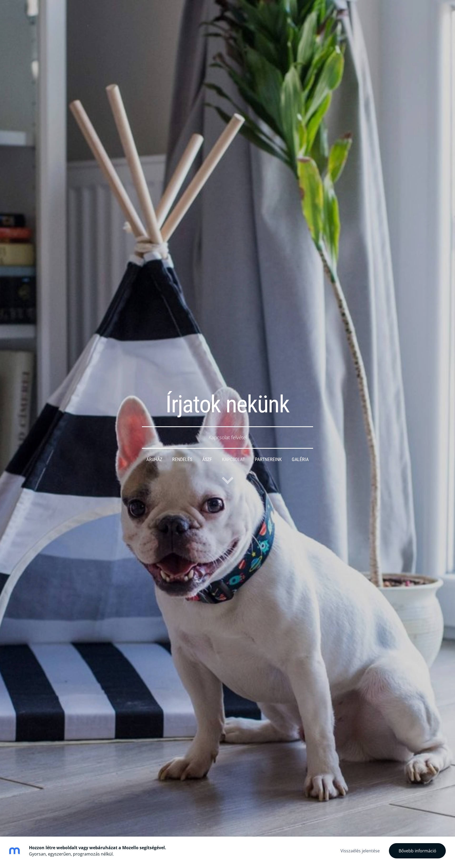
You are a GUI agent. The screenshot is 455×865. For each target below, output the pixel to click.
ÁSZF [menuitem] (207, 459)
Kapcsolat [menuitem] (233, 459)
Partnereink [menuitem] (268, 459)
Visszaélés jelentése (360, 851)
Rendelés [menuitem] (182, 459)
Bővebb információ (417, 851)
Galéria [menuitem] (300, 459)
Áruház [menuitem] (154, 459)
